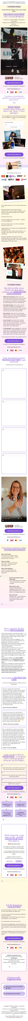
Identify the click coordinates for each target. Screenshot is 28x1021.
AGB (22, 1016)
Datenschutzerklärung (10, 1016)
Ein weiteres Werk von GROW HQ (14, 1017)
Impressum (17, 1016)
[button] (14, 51)
